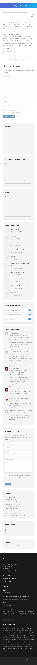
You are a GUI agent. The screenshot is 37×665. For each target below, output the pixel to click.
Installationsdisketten (18, 310)
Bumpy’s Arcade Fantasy (18, 272)
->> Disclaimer (7, 581)
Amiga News (15, 58)
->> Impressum (7, 575)
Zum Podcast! (6, 48)
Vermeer (13, 236)
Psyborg (13, 293)
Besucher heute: (10, 499)
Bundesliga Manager (26, 352)
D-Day (13, 279)
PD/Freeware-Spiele (18, 319)
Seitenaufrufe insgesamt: (12, 506)
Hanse (13, 243)
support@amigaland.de (9, 605)
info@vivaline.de (11, 571)
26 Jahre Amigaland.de (15, 391)
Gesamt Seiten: (9, 511)
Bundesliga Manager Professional (18, 335)
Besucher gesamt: (10, 504)
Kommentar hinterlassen (23, 60)
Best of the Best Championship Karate (20, 265)
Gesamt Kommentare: (11, 513)
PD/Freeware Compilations (18, 314)
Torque (11, 398)
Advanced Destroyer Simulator (20, 250)
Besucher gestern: (10, 502)
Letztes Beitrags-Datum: (12, 515)
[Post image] (7, 230)
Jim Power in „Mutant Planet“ (19, 286)
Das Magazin (15, 229)
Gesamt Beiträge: (10, 508)
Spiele (30, 410)
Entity (13, 257)
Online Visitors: (9, 497)
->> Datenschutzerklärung (10, 578)
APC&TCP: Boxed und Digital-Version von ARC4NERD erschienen (19, 371)
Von (24, 58)
